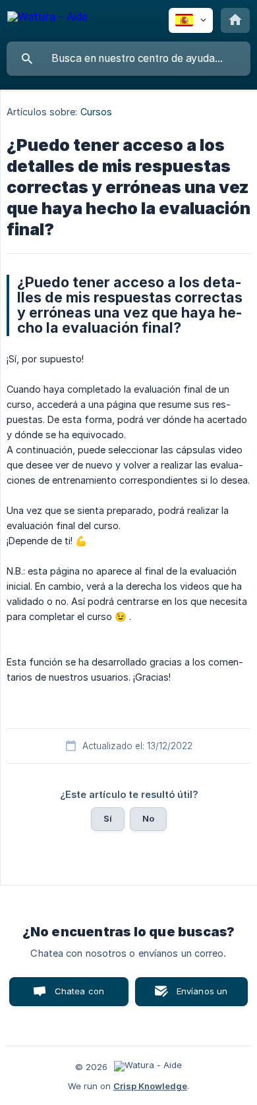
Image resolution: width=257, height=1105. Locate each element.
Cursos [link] (96, 111)
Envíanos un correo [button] (202, 996)
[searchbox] (128, 59)
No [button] (148, 818)
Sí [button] (107, 818)
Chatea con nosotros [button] (77, 996)
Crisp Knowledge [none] (150, 1086)
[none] (47, 19)
